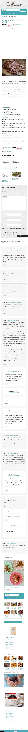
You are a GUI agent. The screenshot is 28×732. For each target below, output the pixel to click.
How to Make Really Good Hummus (11, 708)
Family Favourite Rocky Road (20, 608)
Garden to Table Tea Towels (9, 645)
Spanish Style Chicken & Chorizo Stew (7, 616)
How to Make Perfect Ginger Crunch (10, 714)
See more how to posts (8, 721)
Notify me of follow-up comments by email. (10, 232)
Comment (5, 196)
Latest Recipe (8, 557)
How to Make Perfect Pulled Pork (10, 717)
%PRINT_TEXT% (18, 24)
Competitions (20, 729)
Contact (6, 729)
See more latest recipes (8, 589)
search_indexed (9, 151)
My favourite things (11, 622)
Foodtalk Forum (12, 729)
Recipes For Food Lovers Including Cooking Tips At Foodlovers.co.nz (14, 3)
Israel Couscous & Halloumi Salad (14, 608)
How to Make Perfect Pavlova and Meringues (10, 719)
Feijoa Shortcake (14, 614)
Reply (5, 265)
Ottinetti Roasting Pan (10, 642)
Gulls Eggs (8, 639)
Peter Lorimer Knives (10, 640)
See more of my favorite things (9, 649)
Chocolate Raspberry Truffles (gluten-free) (20, 616)
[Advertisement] (14, 44)
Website (4, 225)
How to (6, 691)
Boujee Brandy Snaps (12, 587)
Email (5, 220)
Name (5, 215)
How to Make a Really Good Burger (10, 711)
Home (3, 16)
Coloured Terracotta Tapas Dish (10, 647)
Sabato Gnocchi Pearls (10, 637)
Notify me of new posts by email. (8, 234)
